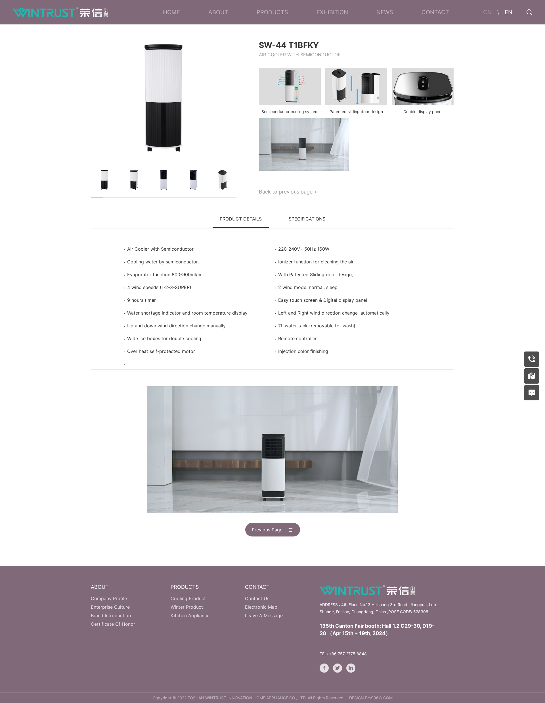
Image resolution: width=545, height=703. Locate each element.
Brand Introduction (111, 615)
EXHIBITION (332, 12)
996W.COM (382, 697)
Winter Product (187, 607)
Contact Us (257, 598)
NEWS (384, 12)
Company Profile (109, 598)
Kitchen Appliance (190, 615)
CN (487, 12)
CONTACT (435, 12)
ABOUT (218, 12)
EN (508, 12)
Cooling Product (188, 598)
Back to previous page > (288, 192)
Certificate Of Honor (113, 624)
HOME (171, 12)
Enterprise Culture (110, 607)
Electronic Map (261, 607)
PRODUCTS (272, 12)
